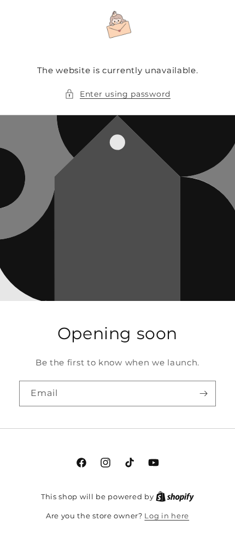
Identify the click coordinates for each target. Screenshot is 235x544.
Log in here (166, 515)
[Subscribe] (203, 393)
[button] (117, 94)
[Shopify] (175, 496)
